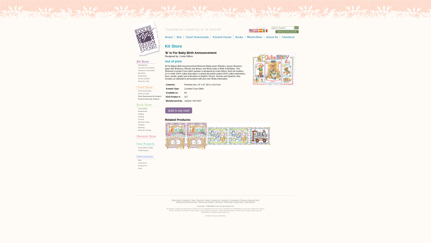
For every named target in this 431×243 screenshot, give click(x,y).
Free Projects (250, 202)
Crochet (141, 119)
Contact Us (142, 166)
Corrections (142, 163)
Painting (141, 125)
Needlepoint (142, 65)
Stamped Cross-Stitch (146, 70)
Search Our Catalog (206, 202)
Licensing (225, 200)
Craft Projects (143, 150)
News (207, 200)
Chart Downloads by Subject (149, 96)
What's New (176, 200)
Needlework (142, 111)
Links (140, 168)
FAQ (139, 160)
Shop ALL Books (144, 130)
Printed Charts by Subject (148, 99)
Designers (186, 200)
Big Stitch (141, 73)
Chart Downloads (144, 91)
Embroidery (142, 76)
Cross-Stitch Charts (145, 148)
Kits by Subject (144, 78)
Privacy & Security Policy (249, 200)
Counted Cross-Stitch (146, 68)
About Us (200, 200)
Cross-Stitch (142, 109)
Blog (193, 200)
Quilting (141, 114)
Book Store (238, 202)
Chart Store (228, 202)
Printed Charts (143, 93)
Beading (141, 127)
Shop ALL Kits (143, 81)
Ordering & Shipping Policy (186, 202)
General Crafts (143, 122)
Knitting (141, 117)
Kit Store (173, 46)
